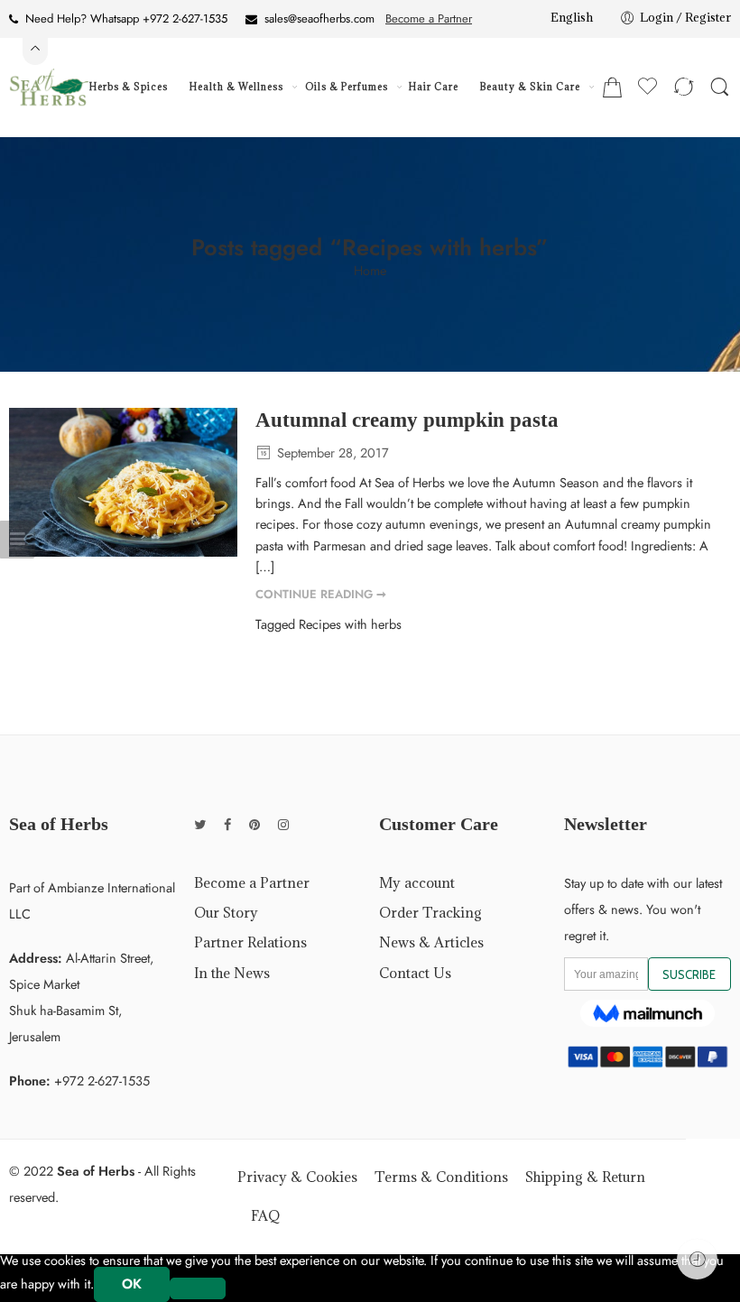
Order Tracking (430, 912)
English (571, 17)
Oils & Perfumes (346, 86)
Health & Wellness (236, 86)
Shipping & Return (585, 1177)
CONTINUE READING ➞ (320, 594)
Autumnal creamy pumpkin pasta (407, 419)
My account (417, 882)
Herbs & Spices (128, 86)
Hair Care (433, 86)
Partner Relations (250, 942)
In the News (232, 973)
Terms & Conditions (441, 1177)
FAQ (265, 1215)
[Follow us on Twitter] (200, 824)
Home (370, 271)
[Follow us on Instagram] (283, 824)
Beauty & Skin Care (530, 86)
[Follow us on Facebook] (227, 824)
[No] (198, 1288)
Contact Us (415, 973)
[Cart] (612, 87)
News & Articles (431, 942)
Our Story (226, 912)
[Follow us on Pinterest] (254, 824)
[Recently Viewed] (697, 1259)
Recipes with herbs (350, 623)
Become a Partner (428, 18)
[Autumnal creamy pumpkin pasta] (123, 482)
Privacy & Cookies (297, 1177)
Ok (132, 1284)
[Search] (719, 87)
